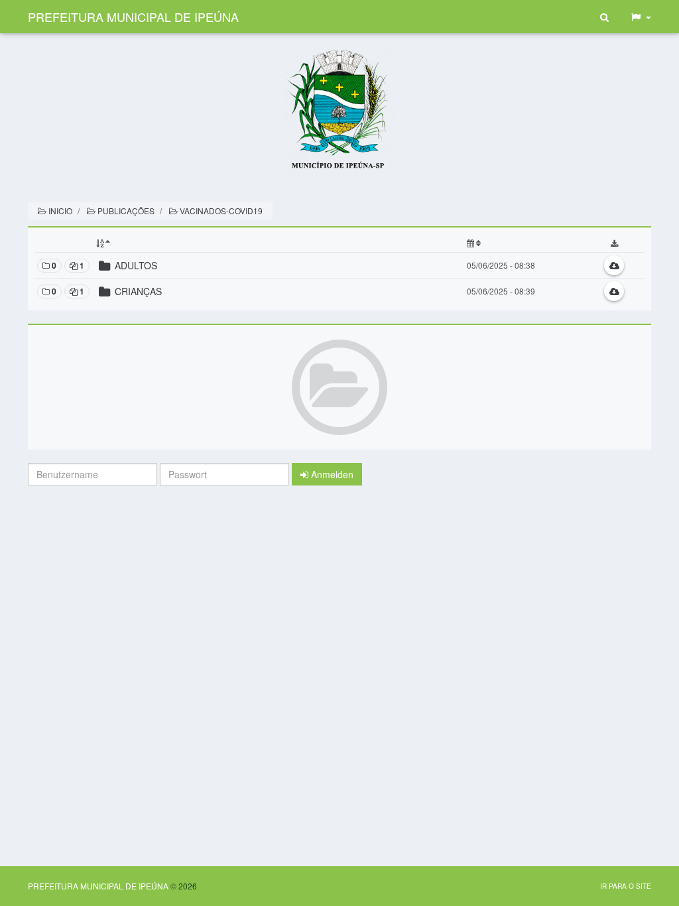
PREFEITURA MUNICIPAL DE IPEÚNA (133, 16)
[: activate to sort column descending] (278, 243)
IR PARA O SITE (625, 886)
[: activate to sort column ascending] (524, 243)
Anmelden (330, 474)
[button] (640, 16)
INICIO (59, 210)
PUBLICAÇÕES (124, 210)
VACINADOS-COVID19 (220, 210)
